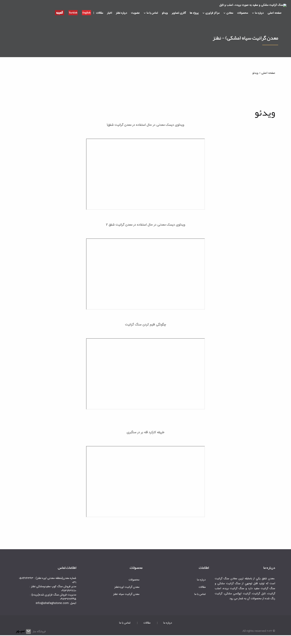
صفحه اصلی (274, 13)
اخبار (109, 13)
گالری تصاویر (179, 13)
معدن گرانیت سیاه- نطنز (126, 594)
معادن (229, 13)
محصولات (242, 13)
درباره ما (259, 13)
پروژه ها (194, 13)
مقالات (99, 13)
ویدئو (165, 13)
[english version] (86, 12)
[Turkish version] (73, 12)
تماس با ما (152, 13)
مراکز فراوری (212, 13)
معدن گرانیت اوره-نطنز (126, 587)
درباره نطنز (121, 13)
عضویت (135, 13)
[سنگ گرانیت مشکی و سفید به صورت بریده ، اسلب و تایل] (252, 5)
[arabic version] (59, 12)
